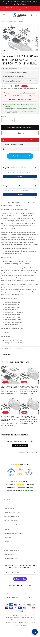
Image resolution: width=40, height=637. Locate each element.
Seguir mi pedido (9, 508)
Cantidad (3, 116)
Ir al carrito (20, 133)
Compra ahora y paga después (13, 533)
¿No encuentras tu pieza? (12, 525)
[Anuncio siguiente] (37, 9)
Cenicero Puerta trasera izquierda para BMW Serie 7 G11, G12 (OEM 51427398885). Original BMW (10, 418)
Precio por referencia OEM (12, 521)
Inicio (2, 20)
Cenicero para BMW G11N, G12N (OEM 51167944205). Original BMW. (10, 387)
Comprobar (20, 194)
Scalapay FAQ (8, 542)
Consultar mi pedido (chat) (12, 512)
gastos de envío (17, 88)
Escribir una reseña (20, 445)
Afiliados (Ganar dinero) (11, 550)
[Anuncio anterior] (3, 9)
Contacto (7, 529)
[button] (4, 15)
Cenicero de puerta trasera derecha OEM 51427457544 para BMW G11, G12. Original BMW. (29, 418)
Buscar (6, 504)
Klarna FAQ (7, 537)
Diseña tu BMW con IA (10, 554)
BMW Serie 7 (8, 20)
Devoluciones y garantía (11, 516)
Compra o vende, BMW (11, 558)
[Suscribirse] (34, 572)
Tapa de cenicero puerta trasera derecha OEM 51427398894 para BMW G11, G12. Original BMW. (29, 387)
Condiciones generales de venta (14, 546)
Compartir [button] (6, 354)
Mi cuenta (7, 500)
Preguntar (20, 176)
